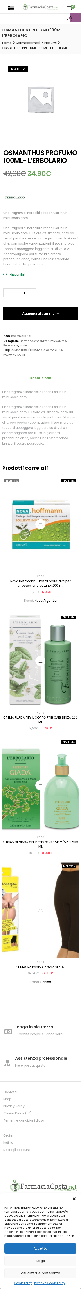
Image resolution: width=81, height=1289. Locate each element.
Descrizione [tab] (40, 377)
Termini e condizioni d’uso (23, 1120)
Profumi (50, 43)
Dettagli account (16, 1150)
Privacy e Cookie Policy (49, 1283)
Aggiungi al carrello (38, 313)
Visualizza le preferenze (40, 1273)
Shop (7, 1099)
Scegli (41, 910)
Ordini (8, 1135)
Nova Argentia (46, 600)
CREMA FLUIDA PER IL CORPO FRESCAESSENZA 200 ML (40, 719)
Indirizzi (8, 1142)
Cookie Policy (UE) (17, 1113)
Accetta (40, 1248)
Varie (23, 345)
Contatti (10, 1092)
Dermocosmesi (28, 43)
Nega (40, 1260)
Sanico (45, 982)
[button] (74, 1199)
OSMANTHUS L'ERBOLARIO (28, 350)
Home (7, 43)
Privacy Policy (14, 1106)
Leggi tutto (40, 524)
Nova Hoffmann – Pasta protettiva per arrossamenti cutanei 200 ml (40, 583)
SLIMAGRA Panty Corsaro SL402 (40, 967)
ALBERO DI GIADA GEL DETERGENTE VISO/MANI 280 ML (40, 844)
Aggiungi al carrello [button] (40, 661)
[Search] (75, 17)
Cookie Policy (23, 1283)
